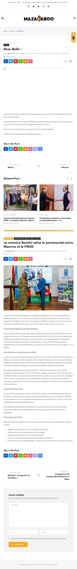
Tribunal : (65, 167)
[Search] (74, 18)
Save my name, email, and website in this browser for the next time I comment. (38, 539)
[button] (68, 178)
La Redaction (10, 53)
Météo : (11, 167)
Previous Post (15, 165)
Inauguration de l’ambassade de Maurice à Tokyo (57, 476)
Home (5, 31)
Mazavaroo (54, 565)
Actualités (8, 215)
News (12, 31)
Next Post (63, 165)
